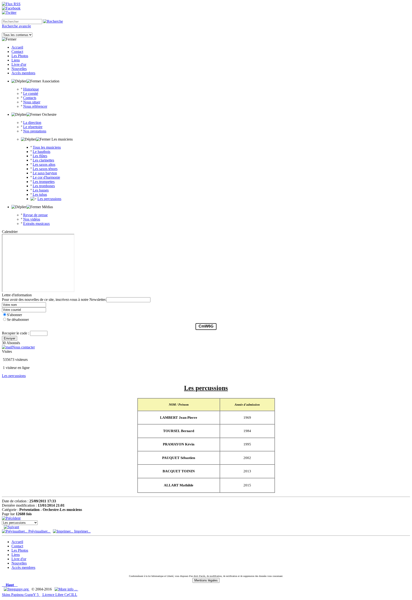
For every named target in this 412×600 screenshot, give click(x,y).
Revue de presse (35, 215)
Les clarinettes (43, 160)
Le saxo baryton (45, 173)
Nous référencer (35, 106)
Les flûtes (40, 156)
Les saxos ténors (45, 169)
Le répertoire (32, 127)
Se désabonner (18, 320)
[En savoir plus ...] (66, 589)
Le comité (30, 93)
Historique (31, 89)
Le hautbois (41, 152)
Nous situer (31, 102)
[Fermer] (9, 39)
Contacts (29, 98)
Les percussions (49, 199)
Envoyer (9, 338)
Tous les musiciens (47, 147)
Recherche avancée (16, 26)
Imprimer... (82, 531)
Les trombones (44, 186)
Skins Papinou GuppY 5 (21, 595)
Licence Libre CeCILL (59, 595)
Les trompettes (44, 182)
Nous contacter (23, 347)
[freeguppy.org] (17, 589)
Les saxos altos (44, 164)
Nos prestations (34, 131)
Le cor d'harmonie (46, 177)
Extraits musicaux (36, 224)
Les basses (41, 190)
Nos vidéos (31, 219)
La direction (32, 123)
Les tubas (40, 194)
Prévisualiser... (39, 531)
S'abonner (14, 315)
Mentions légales (206, 580)
